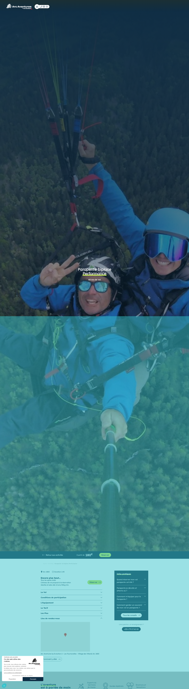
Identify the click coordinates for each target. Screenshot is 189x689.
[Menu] (37, 7)
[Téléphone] (41, 7)
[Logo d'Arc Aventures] (19, 7)
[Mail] (44, 7)
